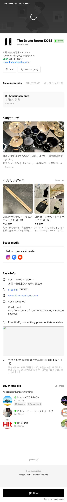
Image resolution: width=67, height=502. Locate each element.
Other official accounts (37, 474)
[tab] (12, 83)
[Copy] (10, 363)
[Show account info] (59, 41)
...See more (8, 167)
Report (22, 474)
